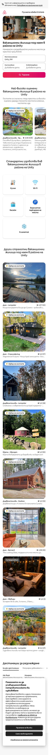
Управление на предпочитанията (24, 740)
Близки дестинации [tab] (11, 668)
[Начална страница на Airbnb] (4, 12)
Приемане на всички (24, 728)
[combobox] (24, 59)
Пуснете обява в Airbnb (33, 12)
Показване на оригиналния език (30, 5)
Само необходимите (24, 734)
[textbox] (13, 67)
